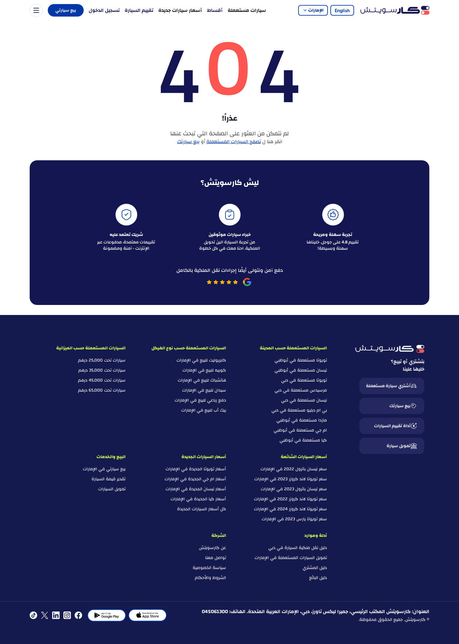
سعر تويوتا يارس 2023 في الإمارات (294, 519)
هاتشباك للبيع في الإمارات (202, 380)
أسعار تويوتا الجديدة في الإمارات (195, 469)
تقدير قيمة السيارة (108, 479)
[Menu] (36, 10)
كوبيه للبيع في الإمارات (204, 370)
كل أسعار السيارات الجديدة (201, 509)
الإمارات (315, 10)
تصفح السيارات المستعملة (233, 141)
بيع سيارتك (188, 141)
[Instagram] (67, 615)
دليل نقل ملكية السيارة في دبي (297, 548)
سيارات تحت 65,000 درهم (102, 390)
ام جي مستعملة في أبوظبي (300, 430)
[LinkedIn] (56, 615)
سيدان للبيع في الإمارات (204, 390)
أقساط (215, 10)
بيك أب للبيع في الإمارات (203, 410)
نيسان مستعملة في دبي (304, 400)
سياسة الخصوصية (209, 568)
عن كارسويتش (212, 548)
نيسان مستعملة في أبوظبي (300, 370)
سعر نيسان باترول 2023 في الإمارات (294, 489)
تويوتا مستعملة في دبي (304, 380)
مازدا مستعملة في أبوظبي (301, 420)
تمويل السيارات (112, 489)
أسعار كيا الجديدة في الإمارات (198, 499)
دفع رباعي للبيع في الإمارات (200, 400)
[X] (44, 615)
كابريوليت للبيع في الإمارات (201, 360)
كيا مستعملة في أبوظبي (303, 440)
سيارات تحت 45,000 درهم (102, 380)
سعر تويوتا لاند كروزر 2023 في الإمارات (290, 479)
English (342, 10)
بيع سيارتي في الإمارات (104, 469)
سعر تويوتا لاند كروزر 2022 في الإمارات (290, 499)
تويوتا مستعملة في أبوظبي (300, 360)
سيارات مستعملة (247, 10)
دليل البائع (318, 578)
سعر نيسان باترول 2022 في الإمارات (293, 469)
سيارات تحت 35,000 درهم (102, 370)
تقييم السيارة (139, 10)
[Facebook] (78, 615)
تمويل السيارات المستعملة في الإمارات (290, 558)
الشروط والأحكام (210, 578)
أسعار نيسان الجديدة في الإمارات (195, 489)
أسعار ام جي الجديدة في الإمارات (195, 479)
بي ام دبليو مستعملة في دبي (299, 410)
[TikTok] (33, 615)
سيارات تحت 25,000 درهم (102, 360)
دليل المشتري (315, 568)
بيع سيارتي (65, 10)
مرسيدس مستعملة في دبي (300, 390)
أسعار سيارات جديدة (180, 10)
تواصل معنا (215, 558)
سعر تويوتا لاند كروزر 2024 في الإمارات (290, 509)
